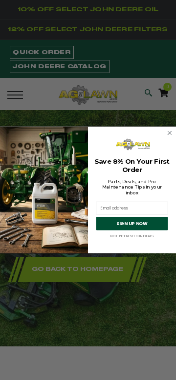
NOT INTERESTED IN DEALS (132, 235)
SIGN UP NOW (132, 224)
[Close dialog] (169, 133)
